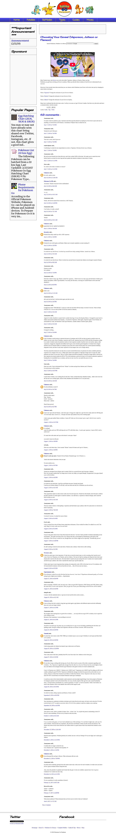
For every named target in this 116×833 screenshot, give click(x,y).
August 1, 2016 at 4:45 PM (50, 477)
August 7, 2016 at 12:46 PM (51, 540)
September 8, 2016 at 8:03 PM (51, 695)
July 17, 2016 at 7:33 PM (50, 125)
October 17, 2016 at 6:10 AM (51, 715)
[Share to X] (51, 107)
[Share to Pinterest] (54, 107)
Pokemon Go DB (48, 181)
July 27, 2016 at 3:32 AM (50, 312)
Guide (46, 109)
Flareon (46, 96)
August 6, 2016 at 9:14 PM (50, 528)
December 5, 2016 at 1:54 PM (51, 750)
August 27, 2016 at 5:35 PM (51, 657)
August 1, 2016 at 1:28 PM (50, 449)
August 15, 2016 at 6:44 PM (51, 588)
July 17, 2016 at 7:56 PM (50, 150)
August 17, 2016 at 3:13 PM (51, 607)
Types (62, 20)
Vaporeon (46, 92)
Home (17, 20)
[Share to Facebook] (53, 107)
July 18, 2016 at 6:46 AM (50, 186)
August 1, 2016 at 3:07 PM (50, 465)
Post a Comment (46, 805)
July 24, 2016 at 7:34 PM (50, 272)
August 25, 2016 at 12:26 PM (51, 648)
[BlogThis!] (49, 107)
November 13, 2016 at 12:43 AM (52, 729)
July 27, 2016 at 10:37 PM (50, 370)
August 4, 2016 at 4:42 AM (51, 499)
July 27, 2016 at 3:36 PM (50, 332)
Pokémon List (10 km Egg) (26, 152)
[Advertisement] (72, 28)
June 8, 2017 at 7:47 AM (50, 801)
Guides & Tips (72, 827)
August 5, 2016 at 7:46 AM (51, 510)
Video (52, 109)
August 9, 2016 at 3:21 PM (50, 549)
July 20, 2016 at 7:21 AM (50, 211)
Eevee (54, 80)
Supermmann (48, 572)
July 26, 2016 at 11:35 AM (50, 293)
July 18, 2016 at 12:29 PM (50, 203)
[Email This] (47, 107)
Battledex (47, 20)
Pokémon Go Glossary (50, 827)
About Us (41, 827)
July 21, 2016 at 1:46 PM (50, 237)
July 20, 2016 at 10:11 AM (50, 220)
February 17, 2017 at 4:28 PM (51, 793)
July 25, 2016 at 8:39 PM (50, 284)
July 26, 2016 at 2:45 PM (50, 301)
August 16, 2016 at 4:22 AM (51, 597)
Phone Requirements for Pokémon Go (22, 189)
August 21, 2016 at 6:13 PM (51, 619)
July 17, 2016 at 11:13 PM (50, 160)
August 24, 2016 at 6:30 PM (51, 640)
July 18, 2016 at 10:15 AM (50, 194)
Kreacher (46, 232)
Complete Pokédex (62, 827)
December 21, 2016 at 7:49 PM (52, 758)
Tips (49, 109)
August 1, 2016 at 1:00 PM (50, 441)
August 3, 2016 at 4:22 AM (51, 487)
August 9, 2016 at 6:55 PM (50, 568)
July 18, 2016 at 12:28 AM (50, 177)
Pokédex (31, 20)
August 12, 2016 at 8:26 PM (51, 578)
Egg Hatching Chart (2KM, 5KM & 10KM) (26, 118)
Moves (90, 20)
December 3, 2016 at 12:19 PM (52, 739)
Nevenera (46, 553)
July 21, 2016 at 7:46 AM (50, 228)
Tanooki (46, 633)
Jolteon (46, 99)
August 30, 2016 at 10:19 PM (51, 686)
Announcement (20, 40)
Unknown (47, 172)
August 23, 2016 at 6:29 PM (51, 630)
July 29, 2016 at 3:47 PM (50, 389)
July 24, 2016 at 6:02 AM (50, 262)
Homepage (34, 827)
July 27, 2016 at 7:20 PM (50, 360)
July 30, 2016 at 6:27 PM (50, 406)
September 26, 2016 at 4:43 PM (52, 705)
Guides (76, 20)
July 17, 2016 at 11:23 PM (50, 169)
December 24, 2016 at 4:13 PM (52, 774)
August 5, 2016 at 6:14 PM (50, 518)
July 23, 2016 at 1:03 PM (50, 245)
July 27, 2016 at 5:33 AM (50, 324)
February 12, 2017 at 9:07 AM (51, 782)
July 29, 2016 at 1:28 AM (50, 380)
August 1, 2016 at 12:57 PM (51, 422)
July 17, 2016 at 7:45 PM (50, 133)
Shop (83, 827)
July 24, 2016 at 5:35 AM (50, 254)
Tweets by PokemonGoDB (16, 823)
